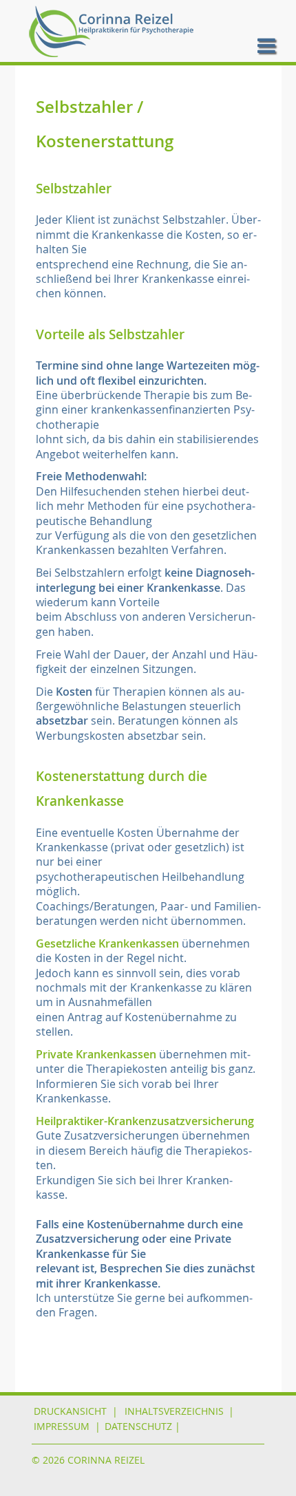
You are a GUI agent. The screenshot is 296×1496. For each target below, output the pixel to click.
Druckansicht (70, 1411)
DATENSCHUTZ (138, 1426)
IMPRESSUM (61, 1426)
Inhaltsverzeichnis (174, 1411)
